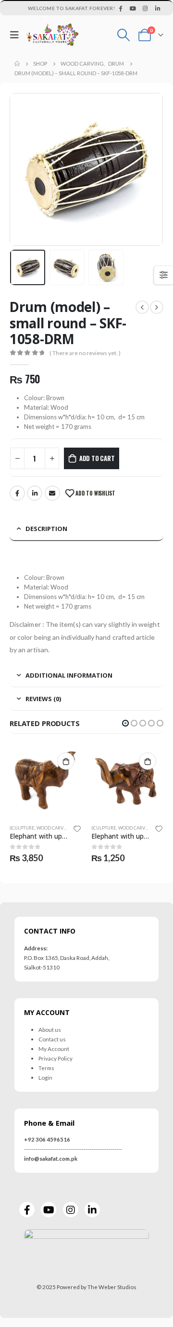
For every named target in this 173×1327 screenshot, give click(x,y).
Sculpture (22, 828)
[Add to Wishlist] (77, 828)
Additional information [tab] (68, 675)
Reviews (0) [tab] (43, 698)
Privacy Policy (55, 1058)
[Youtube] (133, 8)
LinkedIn (34, 493)
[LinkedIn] (157, 8)
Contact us (52, 1039)
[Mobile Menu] (17, 34)
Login (45, 1077)
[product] (45, 781)
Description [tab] (46, 528)
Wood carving (54, 828)
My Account (53, 1048)
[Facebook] (120, 8)
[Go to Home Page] (17, 64)
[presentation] (21, 169)
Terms (46, 1067)
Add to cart (97, 458)
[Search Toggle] (123, 35)
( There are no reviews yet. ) (85, 353)
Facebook (17, 493)
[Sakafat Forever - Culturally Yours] (52, 34)
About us (49, 1029)
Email (52, 493)
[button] (125, 723)
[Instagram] (145, 8)
